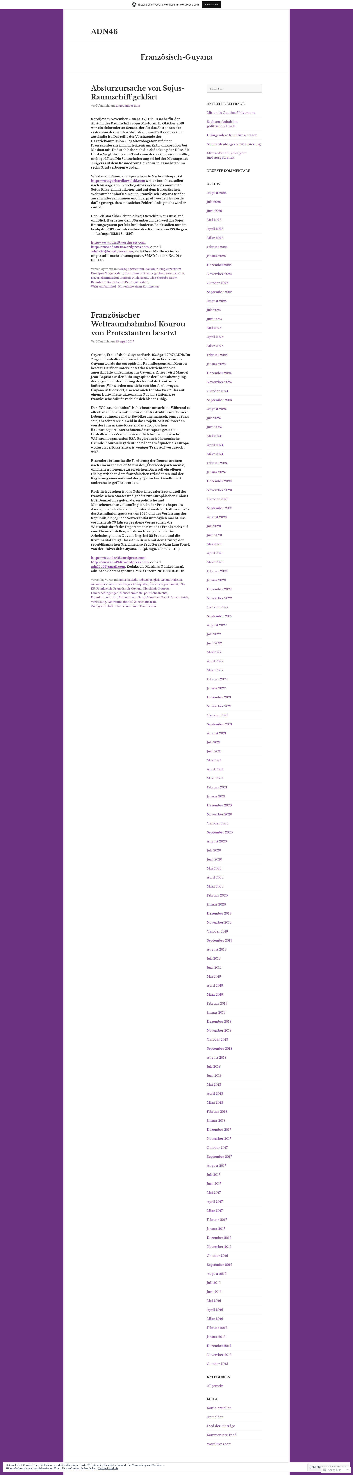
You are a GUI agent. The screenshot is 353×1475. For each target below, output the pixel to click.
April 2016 (215, 1310)
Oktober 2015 (217, 1364)
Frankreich (104, 588)
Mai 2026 (214, 220)
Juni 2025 (214, 319)
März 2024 (215, 454)
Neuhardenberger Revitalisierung (234, 144)
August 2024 (217, 409)
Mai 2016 (214, 1301)
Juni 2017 (214, 1183)
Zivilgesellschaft (102, 606)
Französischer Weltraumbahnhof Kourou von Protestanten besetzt (138, 324)
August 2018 (216, 1057)
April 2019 (215, 985)
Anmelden (215, 1417)
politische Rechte (155, 593)
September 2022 (220, 616)
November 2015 (219, 1355)
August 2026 (217, 193)
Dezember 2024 (219, 373)
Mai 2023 (214, 544)
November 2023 (219, 490)
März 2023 (215, 562)
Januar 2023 (216, 580)
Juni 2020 (214, 859)
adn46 (104, 32)
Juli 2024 (214, 418)
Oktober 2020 (218, 823)
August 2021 (216, 733)
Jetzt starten (211, 4)
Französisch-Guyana (139, 273)
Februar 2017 (217, 1220)
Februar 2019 (217, 1003)
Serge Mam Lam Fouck (154, 597)
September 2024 (219, 400)
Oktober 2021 (217, 715)
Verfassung (98, 601)
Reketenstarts (128, 597)
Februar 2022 (217, 679)
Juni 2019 (214, 967)
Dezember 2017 (219, 1129)
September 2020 (220, 832)
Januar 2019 (216, 1012)
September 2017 (219, 1156)
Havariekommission (105, 277)
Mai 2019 (214, 976)
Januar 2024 (216, 472)
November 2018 (219, 1030)
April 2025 (215, 337)
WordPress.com (219, 1444)
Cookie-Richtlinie (108, 1468)
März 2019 (215, 994)
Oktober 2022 (217, 607)
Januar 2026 (216, 256)
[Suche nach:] (234, 88)
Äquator (142, 584)
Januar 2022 (216, 688)
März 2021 (215, 778)
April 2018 (215, 1093)
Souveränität (179, 597)
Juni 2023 (214, 535)
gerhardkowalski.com (169, 273)
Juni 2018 (214, 1075)
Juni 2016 (214, 1292)
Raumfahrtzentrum (104, 597)
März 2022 (215, 670)
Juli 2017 (213, 1174)
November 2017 (219, 1138)
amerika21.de (128, 579)
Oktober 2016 (217, 1256)
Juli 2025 (214, 310)
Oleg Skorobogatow (163, 277)
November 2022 (219, 598)
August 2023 (217, 517)
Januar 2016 (216, 1337)
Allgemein (215, 1386)
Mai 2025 (214, 328)
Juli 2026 (214, 202)
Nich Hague (140, 277)
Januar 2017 (216, 1229)
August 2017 (216, 1165)
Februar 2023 (217, 571)
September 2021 (219, 724)
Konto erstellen (219, 1408)
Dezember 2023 (219, 481)
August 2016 (216, 1274)
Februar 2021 (217, 787)
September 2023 (220, 508)
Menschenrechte (131, 593)
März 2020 (215, 886)
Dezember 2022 (219, 589)
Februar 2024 (217, 463)
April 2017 (215, 1201)
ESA (182, 584)
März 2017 (215, 1210)
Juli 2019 (213, 958)
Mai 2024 (214, 436)
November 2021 (219, 706)
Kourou (125, 277)
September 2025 (220, 292)
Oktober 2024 (217, 391)
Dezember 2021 (219, 697)
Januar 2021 (216, 796)
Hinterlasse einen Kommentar (138, 286)
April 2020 (215, 877)
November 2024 (219, 382)
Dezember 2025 (219, 265)
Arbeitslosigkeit (149, 579)
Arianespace (99, 584)
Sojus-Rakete (139, 282)
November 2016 (219, 1247)
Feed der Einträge (221, 1426)
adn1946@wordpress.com (112, 251)
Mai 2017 (214, 1192)
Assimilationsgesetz (122, 584)
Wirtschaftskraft (145, 601)
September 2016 (219, 1265)
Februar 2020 (217, 895)
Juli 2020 (214, 850)
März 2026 (215, 238)
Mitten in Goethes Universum (231, 113)
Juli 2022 (214, 634)
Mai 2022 (214, 652)
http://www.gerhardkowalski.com (118, 181)
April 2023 (215, 553)
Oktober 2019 (217, 931)
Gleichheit (150, 588)
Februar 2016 (217, 1328)
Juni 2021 (214, 751)
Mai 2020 (214, 868)
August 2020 (217, 841)
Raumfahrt (98, 282)
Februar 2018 (217, 1111)
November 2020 (219, 814)
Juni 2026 (214, 211)
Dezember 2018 (219, 1021)
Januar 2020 (216, 904)
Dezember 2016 (219, 1238)
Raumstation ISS (118, 282)
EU (93, 588)
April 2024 (215, 445)
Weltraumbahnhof (103, 286)
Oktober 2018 (217, 1039)
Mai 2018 (214, 1084)
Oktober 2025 (217, 283)
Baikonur (151, 269)
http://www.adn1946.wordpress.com (120, 247)
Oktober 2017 (217, 1147)
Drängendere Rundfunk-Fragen (232, 135)
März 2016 (215, 1319)
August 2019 (216, 949)
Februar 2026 (217, 247)
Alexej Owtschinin (131, 269)
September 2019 (219, 940)
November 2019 (219, 922)
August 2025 (217, 301)
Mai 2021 (214, 760)
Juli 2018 (213, 1066)
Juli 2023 (214, 526)
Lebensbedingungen (104, 593)
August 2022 (217, 625)
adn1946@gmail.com (108, 566)
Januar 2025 (216, 364)
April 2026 (215, 229)
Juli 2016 (213, 1283)
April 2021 (215, 769)
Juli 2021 (213, 742)
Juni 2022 (214, 643)
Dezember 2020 (219, 805)
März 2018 (215, 1102)
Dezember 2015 (219, 1346)
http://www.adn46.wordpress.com (118, 242)
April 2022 (215, 661)
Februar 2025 (217, 355)
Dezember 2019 (219, 913)
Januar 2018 (216, 1120)
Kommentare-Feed (221, 1435)
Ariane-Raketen (171, 579)
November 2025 (219, 274)
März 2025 (215, 346)
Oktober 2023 (217, 499)
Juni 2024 (214, 427)
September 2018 (219, 1048)
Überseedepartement (163, 584)
